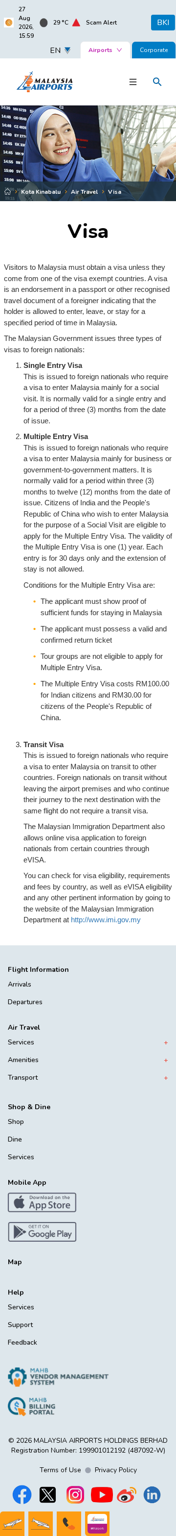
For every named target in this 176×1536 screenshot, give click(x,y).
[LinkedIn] (152, 1495)
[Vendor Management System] (58, 1377)
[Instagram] (75, 1495)
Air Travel (24, 1027)
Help (16, 1292)
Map (15, 1262)
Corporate (154, 50)
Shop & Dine (29, 1107)
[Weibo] (126, 1495)
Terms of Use (60, 1470)
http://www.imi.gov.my (105, 919)
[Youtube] (102, 1495)
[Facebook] (22, 1495)
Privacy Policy (116, 1470)
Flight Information (38, 969)
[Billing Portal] (58, 1406)
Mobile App (27, 1182)
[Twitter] (47, 1495)
